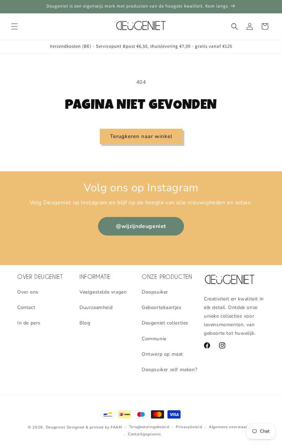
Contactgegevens (144, 434)
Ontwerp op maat (162, 354)
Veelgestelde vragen (103, 292)
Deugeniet (55, 427)
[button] (14, 26)
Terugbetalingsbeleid (149, 427)
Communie (154, 338)
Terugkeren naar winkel (141, 136)
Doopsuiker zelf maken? (169, 369)
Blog (84, 323)
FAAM (116, 427)
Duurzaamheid (95, 307)
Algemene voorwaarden (231, 427)
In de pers (29, 323)
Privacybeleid (189, 427)
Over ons (28, 292)
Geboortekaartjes (162, 307)
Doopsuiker (155, 292)
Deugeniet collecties (165, 323)
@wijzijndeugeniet (141, 226)
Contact (26, 307)
